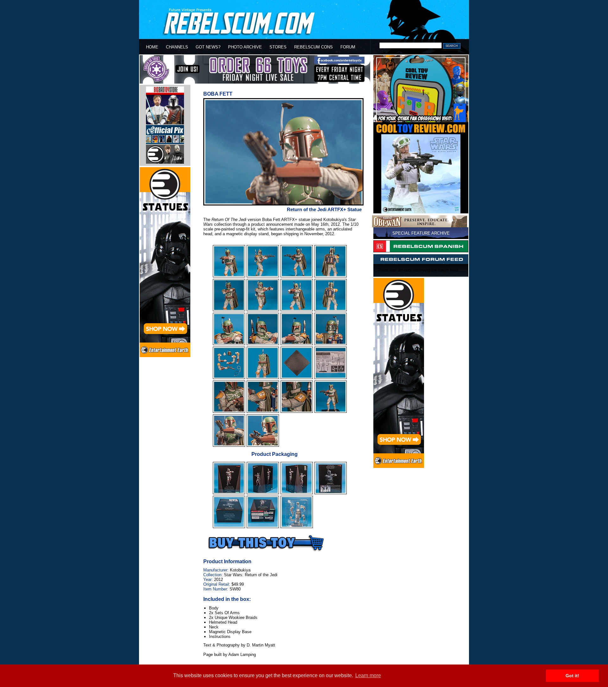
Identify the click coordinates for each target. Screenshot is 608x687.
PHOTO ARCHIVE (245, 47)
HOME (152, 47)
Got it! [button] (572, 675)
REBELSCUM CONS (313, 47)
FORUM (347, 47)
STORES (278, 47)
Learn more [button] (368, 675)
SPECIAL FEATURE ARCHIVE (421, 233)
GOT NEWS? (208, 47)
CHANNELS (177, 47)
